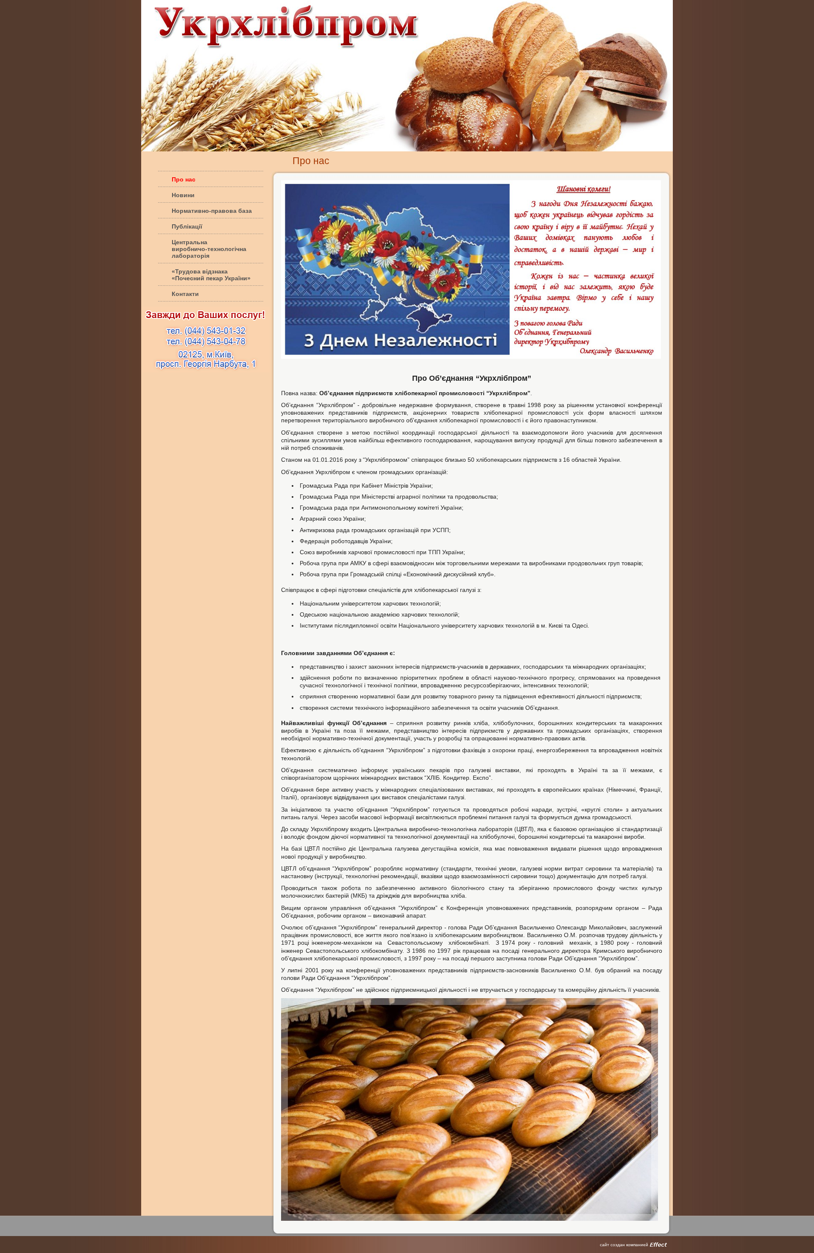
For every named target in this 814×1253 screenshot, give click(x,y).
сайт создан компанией (624, 1244)
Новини (183, 195)
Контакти (185, 293)
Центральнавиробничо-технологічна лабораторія (209, 249)
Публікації (187, 226)
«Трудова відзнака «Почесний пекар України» (211, 275)
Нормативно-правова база (212, 210)
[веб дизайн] (658, 1244)
